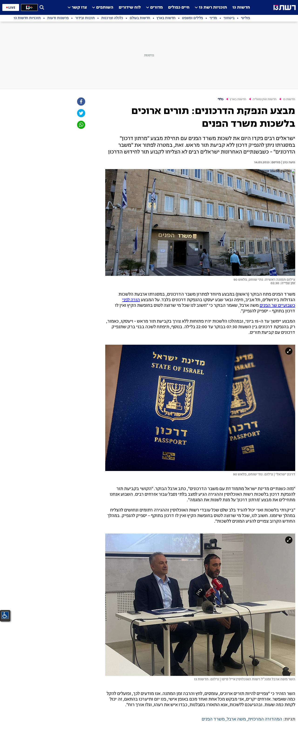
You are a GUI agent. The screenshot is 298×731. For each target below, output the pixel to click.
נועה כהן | (288, 162)
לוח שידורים (130, 7)
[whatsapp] (80, 125)
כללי (221, 99)
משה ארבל (236, 719)
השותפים (104, 7)
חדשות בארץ (238, 99)
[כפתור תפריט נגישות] (5, 615)
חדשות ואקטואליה (265, 99)
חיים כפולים (179, 7)
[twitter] (80, 113)
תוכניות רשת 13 (213, 7)
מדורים (156, 7)
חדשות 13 (241, 7)
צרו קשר (79, 7)
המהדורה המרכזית (265, 719)
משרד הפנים (213, 719)
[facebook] (80, 101)
